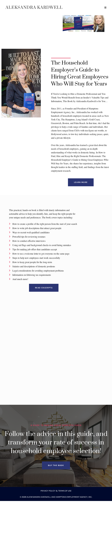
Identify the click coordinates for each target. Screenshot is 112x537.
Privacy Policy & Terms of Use (56, 491)
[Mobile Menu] (105, 7)
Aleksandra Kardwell (34, 7)
